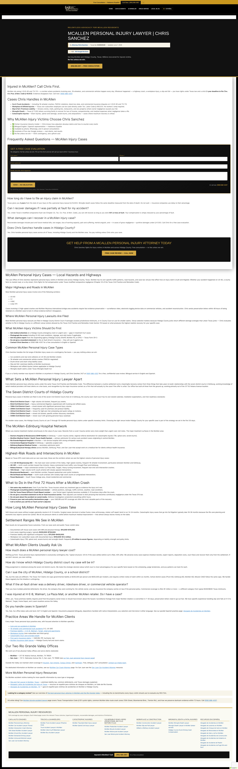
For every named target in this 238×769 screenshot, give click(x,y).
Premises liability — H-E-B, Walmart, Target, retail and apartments (35, 631)
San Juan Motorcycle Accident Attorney (117, 734)
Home (111, 8)
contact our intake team (117, 663)
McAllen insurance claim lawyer (22, 640)
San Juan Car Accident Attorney (104, 667)
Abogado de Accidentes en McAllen (196, 611)
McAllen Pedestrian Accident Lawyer (116, 726)
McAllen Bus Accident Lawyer (50, 732)
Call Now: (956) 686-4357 (130, 2)
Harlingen (78, 663)
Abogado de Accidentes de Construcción (213, 736)
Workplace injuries (17, 633)
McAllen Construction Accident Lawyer (148, 723)
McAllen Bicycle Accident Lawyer (115, 729)
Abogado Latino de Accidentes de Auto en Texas (28, 684)
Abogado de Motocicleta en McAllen (212, 730)
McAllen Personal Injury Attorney (19, 723)
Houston (46, 663)
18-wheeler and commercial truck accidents (26, 629)
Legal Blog (155, 8)
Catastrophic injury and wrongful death (24, 636)
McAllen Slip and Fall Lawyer (145, 725)
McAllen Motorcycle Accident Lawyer (116, 731)
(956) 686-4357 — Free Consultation (85, 66)
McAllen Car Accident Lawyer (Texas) (20, 725)
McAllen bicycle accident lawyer (35, 700)
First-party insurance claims (20, 638)
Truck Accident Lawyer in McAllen (51, 727)
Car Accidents (120, 8)
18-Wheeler (132, 8)
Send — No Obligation (22, 185)
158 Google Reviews (81, 51)
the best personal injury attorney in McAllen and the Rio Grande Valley (74, 693)
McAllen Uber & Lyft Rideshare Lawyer (53, 730)
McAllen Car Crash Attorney (60, 667)
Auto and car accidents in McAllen (23, 626)
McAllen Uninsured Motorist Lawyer (20, 738)
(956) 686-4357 (66, 94)
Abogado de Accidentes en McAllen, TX (25, 687)
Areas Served (144, 8)
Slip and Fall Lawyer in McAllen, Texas (24, 682)
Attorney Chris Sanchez (80, 45)
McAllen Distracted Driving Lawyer (19, 736)
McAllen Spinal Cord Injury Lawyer (83, 725)
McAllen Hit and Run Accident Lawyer (21, 733)
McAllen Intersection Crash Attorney (20, 728)
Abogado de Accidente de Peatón (211, 743)
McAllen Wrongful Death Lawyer (178, 723)
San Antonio (54, 663)
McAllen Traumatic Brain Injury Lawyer (85, 723)
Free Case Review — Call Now (119, 253)
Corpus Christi (65, 663)
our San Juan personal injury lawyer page (78, 658)
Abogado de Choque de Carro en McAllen (213, 728)
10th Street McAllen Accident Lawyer (20, 730)
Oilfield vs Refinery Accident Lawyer (147, 728)
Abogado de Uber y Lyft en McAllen (211, 733)
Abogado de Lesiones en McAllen (211, 725)
